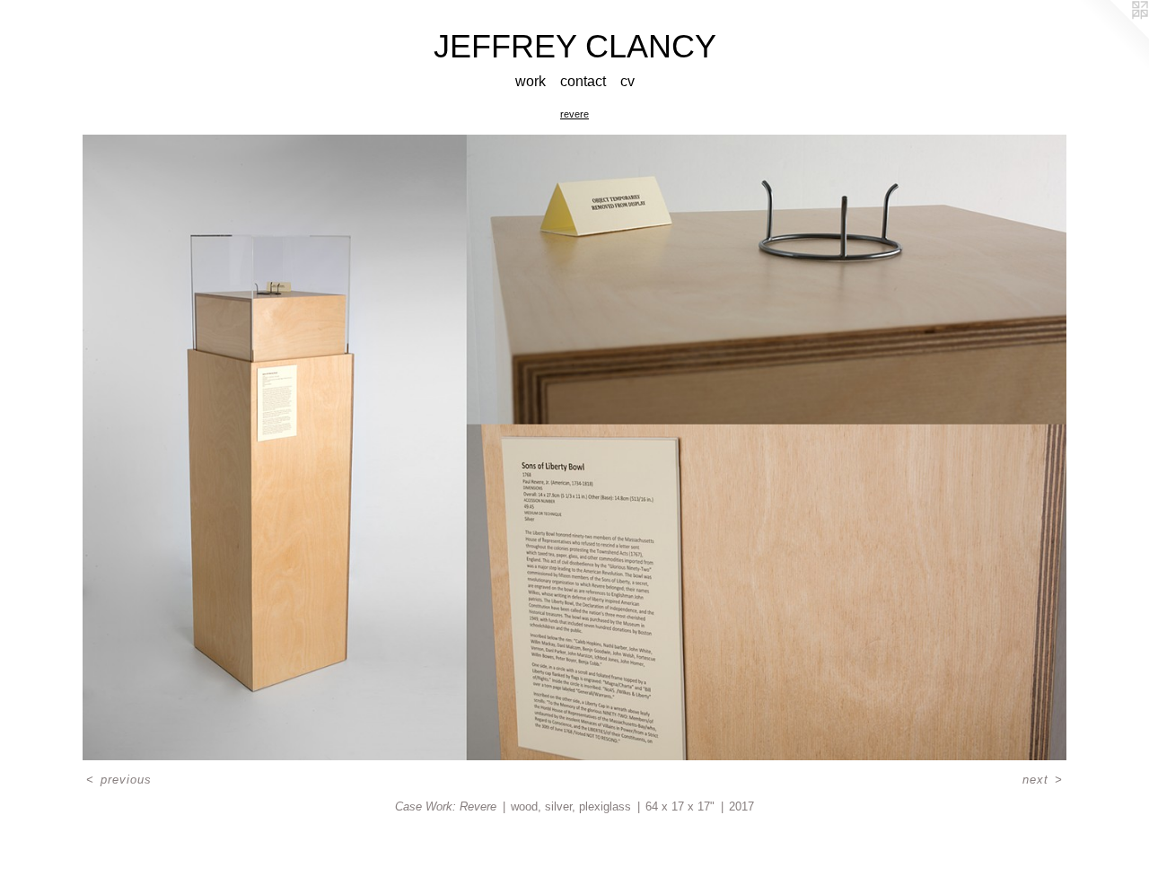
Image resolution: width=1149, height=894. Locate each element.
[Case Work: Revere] (574, 447)
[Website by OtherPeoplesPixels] (1113, 36)
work (530, 81)
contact (583, 81)
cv (627, 81)
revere (574, 114)
